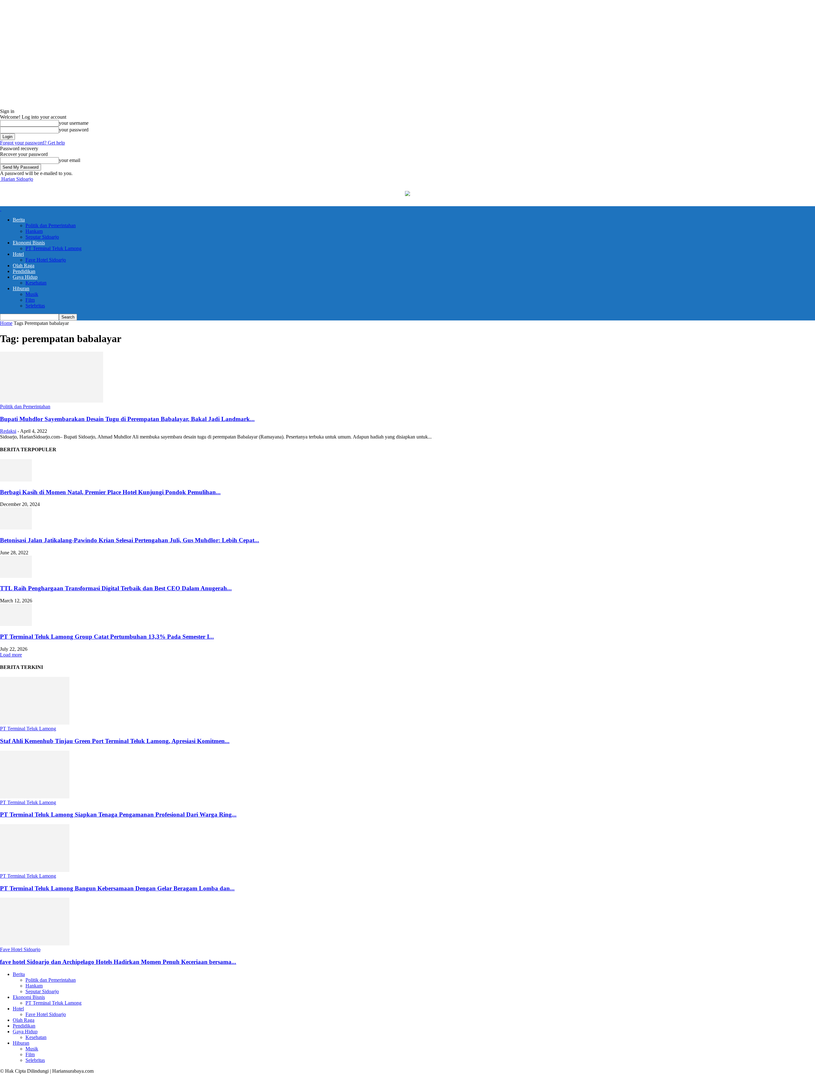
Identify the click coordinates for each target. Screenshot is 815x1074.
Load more (11, 654)
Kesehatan (35, 282)
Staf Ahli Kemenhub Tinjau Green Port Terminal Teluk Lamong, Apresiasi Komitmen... (115, 741)
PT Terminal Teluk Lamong (53, 248)
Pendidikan (24, 271)
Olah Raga (23, 265)
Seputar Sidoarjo (42, 237)
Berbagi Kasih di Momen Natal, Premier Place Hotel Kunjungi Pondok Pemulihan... (110, 492)
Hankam (34, 231)
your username (74, 123)
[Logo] (0, 209)
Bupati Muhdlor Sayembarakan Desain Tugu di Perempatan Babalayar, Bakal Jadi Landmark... (127, 419)
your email (69, 160)
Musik (31, 294)
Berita (19, 219)
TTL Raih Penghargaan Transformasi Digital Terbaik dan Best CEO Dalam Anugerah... (116, 588)
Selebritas (35, 305)
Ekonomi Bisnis (29, 242)
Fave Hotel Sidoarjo (45, 260)
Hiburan (21, 288)
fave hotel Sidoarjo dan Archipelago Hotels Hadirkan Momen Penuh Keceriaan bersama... (118, 961)
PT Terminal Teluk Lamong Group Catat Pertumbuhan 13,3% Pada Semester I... (107, 636)
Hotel (18, 254)
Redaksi (8, 431)
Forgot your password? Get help (32, 142)
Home (6, 323)
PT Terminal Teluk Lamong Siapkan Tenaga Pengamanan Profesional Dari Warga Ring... (118, 814)
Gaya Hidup (25, 277)
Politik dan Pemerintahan (50, 225)
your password (74, 129)
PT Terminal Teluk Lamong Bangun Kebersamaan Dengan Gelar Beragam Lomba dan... (117, 888)
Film (30, 300)
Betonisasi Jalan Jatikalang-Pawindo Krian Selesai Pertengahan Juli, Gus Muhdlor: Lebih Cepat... (129, 540)
